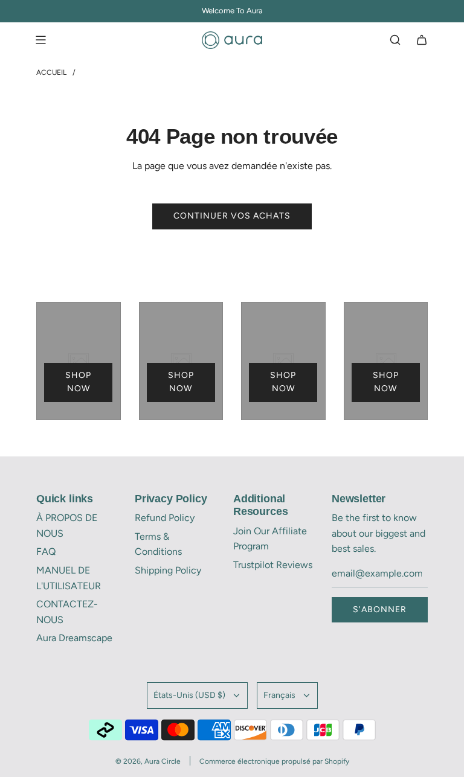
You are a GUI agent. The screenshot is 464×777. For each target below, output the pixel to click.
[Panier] (421, 40)
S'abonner (380, 609)
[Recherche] (395, 40)
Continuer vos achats (232, 216)
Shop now (78, 382)
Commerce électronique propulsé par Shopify (274, 761)
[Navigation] (40, 40)
